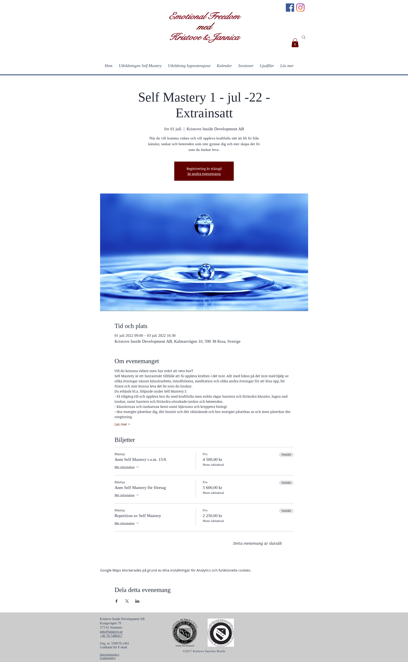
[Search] (303, 37)
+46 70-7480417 (111, 636)
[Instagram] (300, 7)
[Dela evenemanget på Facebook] (117, 601)
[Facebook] (290, 7)
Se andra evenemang (204, 173)
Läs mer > (122, 424)
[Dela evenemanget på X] (127, 601)
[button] (295, 42)
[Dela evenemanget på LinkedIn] (137, 601)
